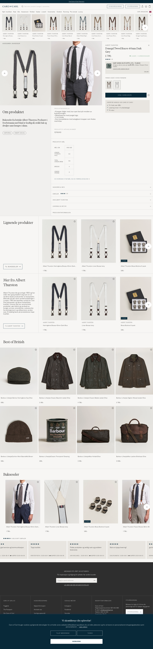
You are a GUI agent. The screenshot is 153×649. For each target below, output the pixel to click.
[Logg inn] (142, 6)
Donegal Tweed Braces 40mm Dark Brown (141, 36)
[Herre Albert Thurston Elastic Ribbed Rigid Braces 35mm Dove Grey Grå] (83, 23)
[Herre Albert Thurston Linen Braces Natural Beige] (68, 23)
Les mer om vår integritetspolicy (76, 585)
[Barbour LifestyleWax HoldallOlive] (96, 454)
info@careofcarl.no (106, 610)
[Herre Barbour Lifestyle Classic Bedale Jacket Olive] (96, 371)
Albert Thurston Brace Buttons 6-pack (96, 527)
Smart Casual (20, 133)
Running (66, 12)
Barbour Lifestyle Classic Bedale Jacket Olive (92, 398)
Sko (18, 12)
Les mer (146, 71)
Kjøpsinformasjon (39, 606)
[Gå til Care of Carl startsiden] (10, 6)
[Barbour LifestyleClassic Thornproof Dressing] (57, 454)
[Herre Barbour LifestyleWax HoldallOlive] (96, 429)
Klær (14, 12)
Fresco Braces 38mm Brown (52, 36)
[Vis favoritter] (146, 6)
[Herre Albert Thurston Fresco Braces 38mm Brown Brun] (53, 23)
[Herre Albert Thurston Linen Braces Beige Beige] (127, 23)
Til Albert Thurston (12, 326)
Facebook (68, 609)
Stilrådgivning (132, 6)
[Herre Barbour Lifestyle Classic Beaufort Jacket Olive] (57, 371)
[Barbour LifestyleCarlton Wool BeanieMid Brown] (19, 454)
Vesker (38, 12)
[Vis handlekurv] (149, 6)
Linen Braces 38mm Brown (111, 36)
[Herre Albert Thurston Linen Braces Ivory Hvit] (24, 23)
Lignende (18, 222)
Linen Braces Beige (125, 36)
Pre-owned (73, 12)
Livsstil (44, 12)
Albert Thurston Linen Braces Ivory (93, 266)
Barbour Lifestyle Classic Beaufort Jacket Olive (54, 398)
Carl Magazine (142, 12)
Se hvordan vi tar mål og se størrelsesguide (71, 179)
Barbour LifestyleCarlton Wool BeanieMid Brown (17, 456)
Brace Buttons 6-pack (37, 36)
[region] (76, 550)
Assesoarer (25, 12)
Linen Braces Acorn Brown (96, 36)
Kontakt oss (38, 609)
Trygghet (6, 606)
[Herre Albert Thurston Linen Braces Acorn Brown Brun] (98, 23)
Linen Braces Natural (67, 36)
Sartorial (7, 133)
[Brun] (109, 84)
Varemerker (51, 12)
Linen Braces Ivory (22, 36)
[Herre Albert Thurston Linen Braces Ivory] (61, 501)
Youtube (67, 613)
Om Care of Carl (8, 613)
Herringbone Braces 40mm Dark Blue (7, 36)
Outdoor (59, 12)
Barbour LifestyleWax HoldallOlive (89, 456)
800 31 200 (104, 612)
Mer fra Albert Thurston (14, 282)
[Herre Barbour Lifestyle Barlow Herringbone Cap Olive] (19, 371)
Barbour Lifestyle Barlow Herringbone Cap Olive (16, 398)
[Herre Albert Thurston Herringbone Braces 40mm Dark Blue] (22, 501)
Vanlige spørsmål (39, 613)
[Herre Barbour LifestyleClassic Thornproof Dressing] (57, 429)
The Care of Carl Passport (76, 1)
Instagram (68, 606)
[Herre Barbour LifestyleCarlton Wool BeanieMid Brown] (19, 429)
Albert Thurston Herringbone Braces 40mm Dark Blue (59, 266)
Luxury (80, 12)
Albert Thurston (8, 33)
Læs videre (83, 627)
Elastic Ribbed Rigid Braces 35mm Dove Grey (82, 36)
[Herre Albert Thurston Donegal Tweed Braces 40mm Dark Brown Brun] (142, 23)
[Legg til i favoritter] (74, 221)
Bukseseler (16, 43)
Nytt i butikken (7, 12)
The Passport (7, 609)
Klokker (32, 12)
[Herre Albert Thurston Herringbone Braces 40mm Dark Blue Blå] (9, 23)
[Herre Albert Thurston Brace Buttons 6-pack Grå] (39, 23)
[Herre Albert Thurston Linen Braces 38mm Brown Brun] (112, 23)
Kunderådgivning (115, 6)
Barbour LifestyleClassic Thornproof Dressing (54, 456)
